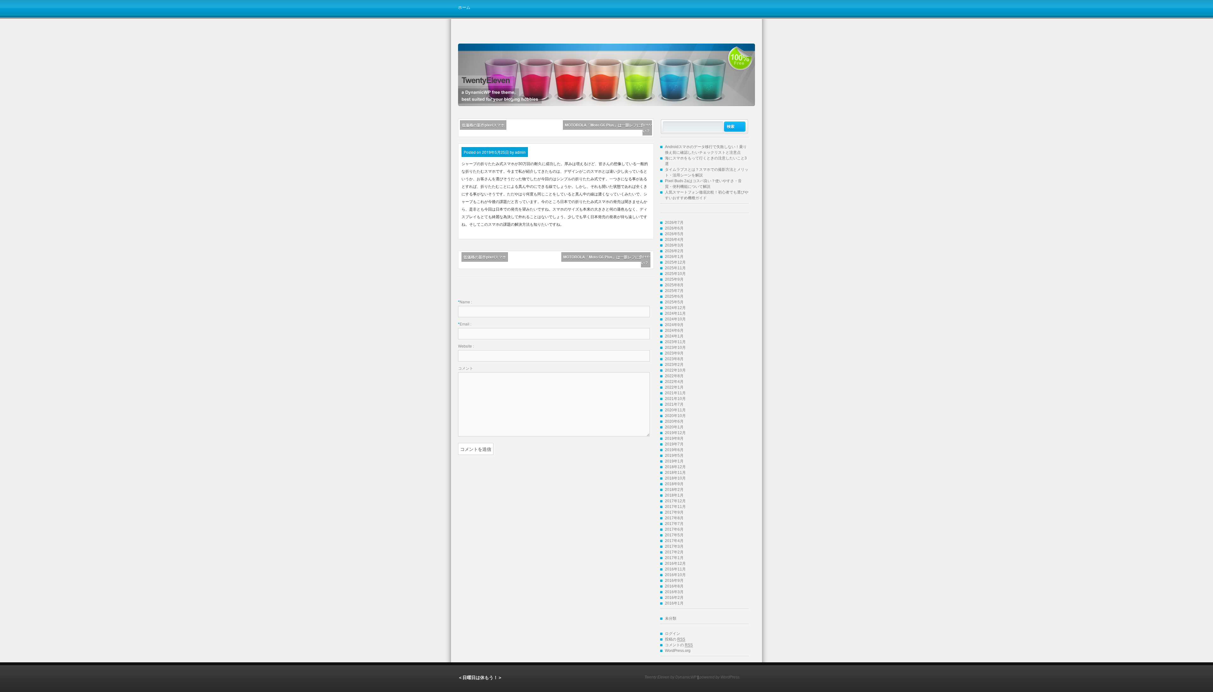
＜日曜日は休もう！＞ (480, 677)
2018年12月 (675, 467)
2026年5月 (674, 234)
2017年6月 (674, 529)
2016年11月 (675, 569)
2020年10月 (675, 416)
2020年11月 (675, 410)
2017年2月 (674, 552)
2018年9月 (674, 484)
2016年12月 (675, 563)
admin (520, 152)
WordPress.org (678, 650)
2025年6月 (674, 296)
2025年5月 (674, 302)
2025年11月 (675, 268)
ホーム (464, 7)
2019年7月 (674, 444)
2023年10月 (675, 347)
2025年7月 (674, 291)
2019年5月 (674, 455)
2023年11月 (675, 342)
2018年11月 (675, 472)
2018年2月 (674, 489)
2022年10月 (675, 370)
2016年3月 (674, 592)
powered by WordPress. (719, 677)
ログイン (672, 633)
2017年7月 (674, 524)
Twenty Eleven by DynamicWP (670, 677)
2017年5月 (674, 535)
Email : (465, 323)
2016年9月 (674, 580)
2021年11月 (675, 393)
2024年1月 (674, 336)
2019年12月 (675, 433)
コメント (465, 368)
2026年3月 (674, 245)
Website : (466, 346)
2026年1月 (674, 256)
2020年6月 (674, 421)
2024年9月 (674, 325)
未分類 (670, 618)
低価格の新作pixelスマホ (483, 125)
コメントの (679, 645)
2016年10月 (675, 575)
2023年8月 (674, 359)
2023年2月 (674, 364)
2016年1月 (674, 603)
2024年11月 (675, 313)
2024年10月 (675, 319)
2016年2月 (674, 597)
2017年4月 (674, 541)
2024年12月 (675, 308)
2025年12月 (675, 262)
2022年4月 (674, 381)
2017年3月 (674, 546)
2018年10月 (675, 478)
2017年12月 (675, 501)
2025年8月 (674, 285)
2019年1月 (674, 461)
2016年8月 (674, 586)
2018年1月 (674, 495)
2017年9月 (674, 512)
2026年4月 (674, 239)
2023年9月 (674, 353)
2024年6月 (674, 330)
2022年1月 (674, 387)
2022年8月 (674, 376)
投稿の (675, 639)
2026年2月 (674, 251)
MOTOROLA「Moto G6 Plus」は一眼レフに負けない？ (608, 128)
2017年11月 (675, 506)
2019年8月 (674, 438)
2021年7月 (674, 404)
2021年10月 (675, 399)
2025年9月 (674, 279)
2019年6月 (674, 450)
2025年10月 (675, 273)
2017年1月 (674, 558)
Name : (466, 301)
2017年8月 (674, 518)
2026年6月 (674, 228)
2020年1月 (674, 427)
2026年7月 (674, 222)
